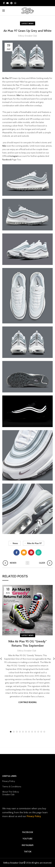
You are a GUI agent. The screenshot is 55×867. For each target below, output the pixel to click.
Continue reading (27, 702)
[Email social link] (7, 3)
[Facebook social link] (4, 3)
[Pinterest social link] (11, 3)
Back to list (27, 563)
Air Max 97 (7, 78)
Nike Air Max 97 (34, 543)
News (15, 543)
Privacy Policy (8, 781)
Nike (18, 95)
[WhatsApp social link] (15, 3)
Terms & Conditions (11, 786)
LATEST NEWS (28, 23)
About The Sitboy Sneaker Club (10, 793)
